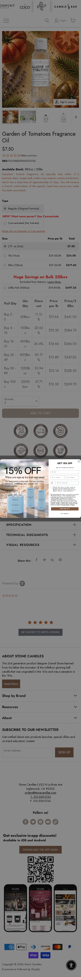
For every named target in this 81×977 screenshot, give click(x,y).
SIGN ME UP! (65, 509)
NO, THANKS (65, 513)
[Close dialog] (79, 461)
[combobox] (53, 483)
